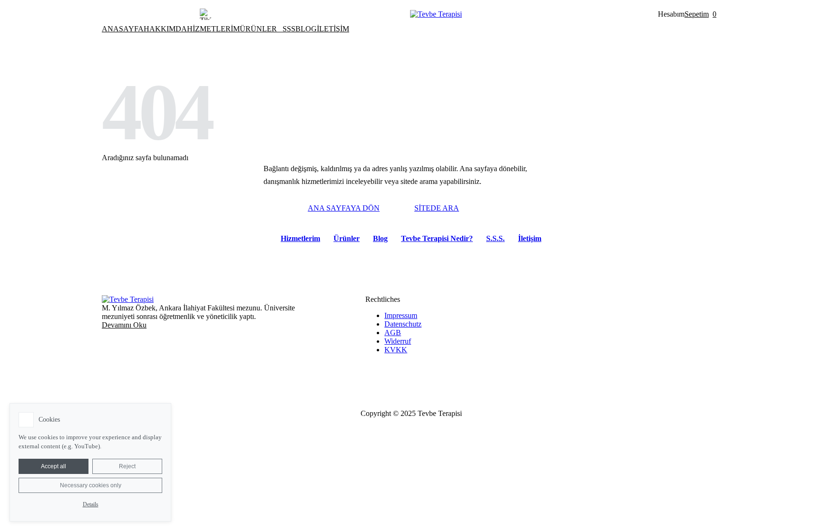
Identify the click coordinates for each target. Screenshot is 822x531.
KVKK (395, 350)
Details (90, 504)
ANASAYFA (123, 29)
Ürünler (346, 238)
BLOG (306, 29)
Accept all (53, 466)
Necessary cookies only (90, 485)
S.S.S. (495, 238)
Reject (127, 466)
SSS (289, 29)
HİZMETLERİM (213, 29)
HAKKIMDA (165, 29)
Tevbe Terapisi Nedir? (437, 238)
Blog (380, 238)
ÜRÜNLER (258, 29)
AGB (392, 332)
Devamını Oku (124, 325)
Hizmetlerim (300, 238)
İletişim (529, 238)
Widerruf (397, 341)
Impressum (400, 315)
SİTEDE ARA (436, 208)
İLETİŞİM (333, 29)
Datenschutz (402, 324)
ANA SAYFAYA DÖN (344, 208)
